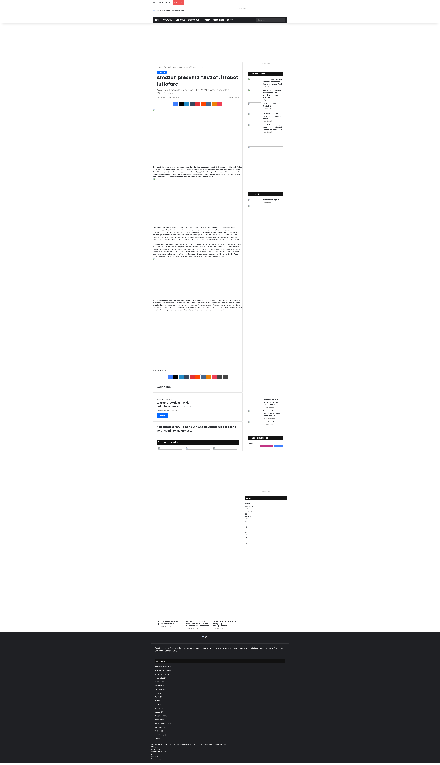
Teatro (157, 731)
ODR (152, 754)
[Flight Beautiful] (249, 422)
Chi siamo (154, 747)
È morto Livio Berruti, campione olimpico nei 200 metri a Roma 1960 (272, 127)
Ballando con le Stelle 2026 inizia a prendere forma (272, 116)
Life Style (180, 20)
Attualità (167, 20)
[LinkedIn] (186, 104)
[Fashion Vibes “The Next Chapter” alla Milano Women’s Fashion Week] (254, 82)
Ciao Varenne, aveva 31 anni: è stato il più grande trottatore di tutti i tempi (272, 94)
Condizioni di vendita (158, 752)
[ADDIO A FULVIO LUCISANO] (254, 106)
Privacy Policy (156, 749)
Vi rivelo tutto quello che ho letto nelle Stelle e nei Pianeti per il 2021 (273, 413)
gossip (197, 648)
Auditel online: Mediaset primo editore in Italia (168, 622)
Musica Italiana (252, 648)
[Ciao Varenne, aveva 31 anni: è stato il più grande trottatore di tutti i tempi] (254, 93)
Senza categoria (160, 723)
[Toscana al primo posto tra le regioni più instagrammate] (225, 533)
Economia (158, 685)
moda (236, 648)
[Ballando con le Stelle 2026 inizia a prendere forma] (254, 117)
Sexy (175, 651)
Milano (230, 648)
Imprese (158, 701)
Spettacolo (193, 20)
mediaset (223, 648)
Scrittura (168, 651)
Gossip (230, 20)
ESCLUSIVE (159, 689)
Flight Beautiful (269, 422)
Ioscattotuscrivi (207, 648)
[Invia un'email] (165, 98)
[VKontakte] (208, 104)
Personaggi (218, 20)
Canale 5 (158, 648)
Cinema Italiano (176, 648)
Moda (157, 708)
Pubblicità (154, 756)
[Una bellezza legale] (249, 200)
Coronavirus (188, 648)
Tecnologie (167, 67)
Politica (157, 720)
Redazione (161, 98)
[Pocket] (219, 104)
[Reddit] (203, 104)
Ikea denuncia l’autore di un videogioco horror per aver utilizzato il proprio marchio (197, 623)
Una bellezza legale (271, 200)
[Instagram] (282, 761)
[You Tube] (284, 761)
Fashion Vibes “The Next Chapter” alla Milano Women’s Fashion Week (273, 81)
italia (216, 648)
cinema (166, 648)
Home (157, 20)
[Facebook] (175, 104)
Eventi (157, 693)
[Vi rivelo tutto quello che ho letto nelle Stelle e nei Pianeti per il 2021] (249, 411)
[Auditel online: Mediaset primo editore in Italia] (170, 533)
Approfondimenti (161, 670)
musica (242, 648)
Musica (157, 712)
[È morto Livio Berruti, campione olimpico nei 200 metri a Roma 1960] (254, 128)
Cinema (206, 20)
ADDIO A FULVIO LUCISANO (269, 104)
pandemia (269, 648)
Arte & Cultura (160, 674)
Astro (161, 370)
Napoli (261, 648)
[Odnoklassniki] (214, 104)
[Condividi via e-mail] (219, 377)
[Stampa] (225, 377)
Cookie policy (156, 759)
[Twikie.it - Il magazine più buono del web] (168, 10)
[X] (181, 104)
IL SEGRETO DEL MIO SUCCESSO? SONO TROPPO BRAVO (270, 402)
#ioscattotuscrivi (161, 667)
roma (162, 651)
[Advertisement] (220, 43)
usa (165, 370)
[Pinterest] (197, 104)
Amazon (156, 370)
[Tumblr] (192, 104)
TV (156, 738)
